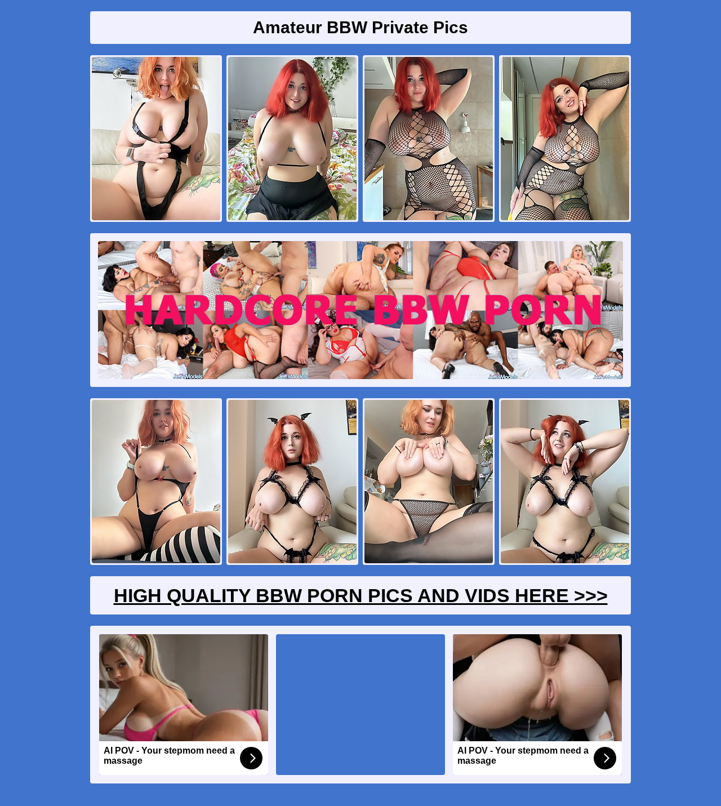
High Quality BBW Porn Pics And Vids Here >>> (361, 595)
